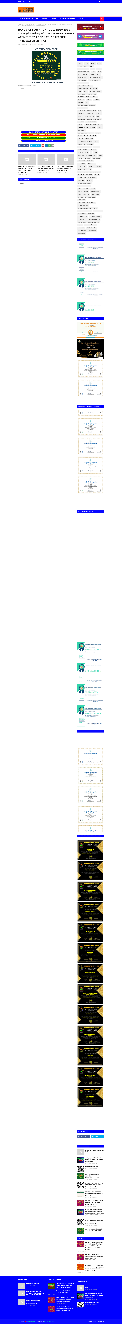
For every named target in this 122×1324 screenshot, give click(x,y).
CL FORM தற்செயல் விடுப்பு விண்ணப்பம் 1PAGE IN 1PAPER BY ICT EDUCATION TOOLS (94, 1175)
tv (90, 169)
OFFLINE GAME (96, 158)
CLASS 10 (93, 63)
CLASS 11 (80, 124)
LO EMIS (80, 177)
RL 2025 (80, 211)
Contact (30, 1)
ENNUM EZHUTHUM (89, 116)
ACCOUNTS (90, 144)
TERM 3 (80, 91)
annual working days (94, 219)
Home (19, 1)
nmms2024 (81, 122)
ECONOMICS (89, 175)
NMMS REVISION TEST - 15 (92, 1166)
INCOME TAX (87, 158)
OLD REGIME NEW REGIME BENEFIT (86, 202)
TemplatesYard (32, 1321)
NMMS (91, 66)
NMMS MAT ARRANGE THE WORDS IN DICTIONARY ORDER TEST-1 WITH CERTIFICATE (26, 169)
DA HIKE (80, 136)
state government (82, 230)
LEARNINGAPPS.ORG (83, 88)
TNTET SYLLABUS (82, 166)
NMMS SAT (92, 91)
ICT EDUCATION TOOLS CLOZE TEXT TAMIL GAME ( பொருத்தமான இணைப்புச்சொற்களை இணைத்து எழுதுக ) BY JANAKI (94, 1267)
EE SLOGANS (86, 150)
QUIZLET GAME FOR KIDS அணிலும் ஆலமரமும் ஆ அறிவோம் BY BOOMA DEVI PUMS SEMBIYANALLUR (94, 1257)
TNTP (79, 150)
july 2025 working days (90, 225)
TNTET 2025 (90, 161)
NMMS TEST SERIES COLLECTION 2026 (94, 1151)
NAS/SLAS (80, 152)
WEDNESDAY (81, 99)
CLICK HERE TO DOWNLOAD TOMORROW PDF (43, 135)
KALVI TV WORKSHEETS (83, 72)
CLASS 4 (80, 66)
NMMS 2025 (93, 136)
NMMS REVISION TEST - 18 (33, 1283)
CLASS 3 (99, 69)
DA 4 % (100, 155)
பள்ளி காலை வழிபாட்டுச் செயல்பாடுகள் (86, 105)
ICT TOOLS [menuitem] (45, 19)
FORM (95, 152)
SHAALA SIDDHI (82, 214)
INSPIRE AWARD (95, 194)
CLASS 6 (92, 74)
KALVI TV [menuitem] (80, 19)
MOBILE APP (81, 155)
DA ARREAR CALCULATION (84, 147)
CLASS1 (93, 189)
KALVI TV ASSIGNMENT (94, 80)
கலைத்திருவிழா (81, 233)
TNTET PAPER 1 (81, 163)
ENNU (97, 116)
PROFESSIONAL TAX (83, 205)
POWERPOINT (81, 161)
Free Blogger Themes (49, 1321)
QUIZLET (93, 150)
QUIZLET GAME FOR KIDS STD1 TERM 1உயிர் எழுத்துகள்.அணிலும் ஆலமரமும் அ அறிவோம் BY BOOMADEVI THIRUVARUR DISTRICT (94, 1245)
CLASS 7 (92, 69)
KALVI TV (80, 63)
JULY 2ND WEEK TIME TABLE (85, 141)
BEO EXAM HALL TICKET (84, 186)
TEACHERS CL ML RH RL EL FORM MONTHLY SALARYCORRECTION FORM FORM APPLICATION (94, 1202)
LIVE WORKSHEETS (82, 108)
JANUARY (100, 127)
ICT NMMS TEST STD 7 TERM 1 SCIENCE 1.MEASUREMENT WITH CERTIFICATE (94, 1193)
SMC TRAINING (81, 130)
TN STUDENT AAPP (82, 216)
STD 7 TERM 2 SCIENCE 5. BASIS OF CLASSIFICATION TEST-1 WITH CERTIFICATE (94, 1221)
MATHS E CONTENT (83, 74)
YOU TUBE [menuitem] (54, 19)
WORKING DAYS (92, 177)
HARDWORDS (90, 113)
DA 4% (86, 152)
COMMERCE (81, 175)
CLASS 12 (98, 113)
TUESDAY (88, 97)
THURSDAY (96, 99)
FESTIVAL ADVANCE (95, 191)
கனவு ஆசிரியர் (92, 230)
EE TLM (86, 136)
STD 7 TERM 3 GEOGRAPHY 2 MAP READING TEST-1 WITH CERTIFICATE (65, 168)
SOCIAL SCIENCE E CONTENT (85, 86)
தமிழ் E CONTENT (82, 80)
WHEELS (80, 116)
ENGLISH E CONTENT (83, 69)
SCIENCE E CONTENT (83, 77)
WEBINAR (98, 166)
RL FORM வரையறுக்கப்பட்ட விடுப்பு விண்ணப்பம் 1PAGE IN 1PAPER (94, 1230)
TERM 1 (85, 91)
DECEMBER (92, 127)
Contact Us (101, 1321)
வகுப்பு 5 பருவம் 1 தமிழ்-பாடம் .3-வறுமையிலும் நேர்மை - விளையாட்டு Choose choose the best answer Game (64, 1309)
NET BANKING (81, 200)
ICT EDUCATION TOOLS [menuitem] (26, 19)
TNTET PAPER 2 (91, 163)
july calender (81, 228)
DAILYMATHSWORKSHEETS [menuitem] (67, 19)
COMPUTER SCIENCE (91, 155)
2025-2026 (89, 180)
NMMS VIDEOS (81, 113)
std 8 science (81, 180)
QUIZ (87, 102)
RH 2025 (95, 208)
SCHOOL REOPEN (98, 211)
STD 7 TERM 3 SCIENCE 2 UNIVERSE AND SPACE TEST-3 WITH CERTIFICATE (46, 168)
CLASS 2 (98, 74)
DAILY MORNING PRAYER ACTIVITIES (87, 94)
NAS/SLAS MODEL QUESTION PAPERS (87, 111)
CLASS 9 (99, 63)
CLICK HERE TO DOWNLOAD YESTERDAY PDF (43, 138)
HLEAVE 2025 (86, 194)
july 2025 (80, 225)
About (24, 1)
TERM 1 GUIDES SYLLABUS (43, 140)
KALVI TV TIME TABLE (83, 83)
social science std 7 (83, 169)
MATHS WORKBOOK (90, 197)
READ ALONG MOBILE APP (84, 208)
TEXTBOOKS (81, 97)
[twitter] (100, 1)
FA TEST (98, 133)
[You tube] (97, 1140)
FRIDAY (95, 97)
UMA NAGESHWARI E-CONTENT (86, 133)
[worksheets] (83, 1140)
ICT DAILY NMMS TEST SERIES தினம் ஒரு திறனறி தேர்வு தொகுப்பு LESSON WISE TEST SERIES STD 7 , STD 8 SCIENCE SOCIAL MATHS (94, 1212)
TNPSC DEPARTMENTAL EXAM (85, 138)
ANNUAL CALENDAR (83, 172)
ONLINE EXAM (93, 88)
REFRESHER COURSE (83, 127)
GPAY (79, 194)
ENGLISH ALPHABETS (83, 191)
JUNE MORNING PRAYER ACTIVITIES (93, 124)
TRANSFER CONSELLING (95, 216)
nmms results (81, 119)
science (99, 91)
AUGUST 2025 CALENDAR (84, 183)
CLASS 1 (93, 72)
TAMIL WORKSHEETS (91, 122)
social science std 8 (91, 228)
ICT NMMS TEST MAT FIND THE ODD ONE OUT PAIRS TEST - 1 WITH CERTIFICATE (94, 1184)
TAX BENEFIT (91, 214)
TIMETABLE (96, 147)
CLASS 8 (86, 63)
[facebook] (97, 1)
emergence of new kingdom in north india (88, 222)
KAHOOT (96, 141)
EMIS (99, 111)
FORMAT (96, 175)
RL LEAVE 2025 (87, 211)
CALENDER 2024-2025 (83, 189)
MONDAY (89, 99)
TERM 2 (86, 66)
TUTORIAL (91, 166)
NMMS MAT (81, 102)
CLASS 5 (100, 72)
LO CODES (80, 197)
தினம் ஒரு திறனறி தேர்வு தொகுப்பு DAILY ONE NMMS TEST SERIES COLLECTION (94, 1159)
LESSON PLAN (81, 144)
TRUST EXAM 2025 (82, 219)
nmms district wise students (94, 119)
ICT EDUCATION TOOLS (96, 77)
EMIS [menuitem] (37, 19)
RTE (85, 177)
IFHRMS (80, 158)
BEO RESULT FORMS (95, 172)
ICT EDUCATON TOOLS (25, 44)
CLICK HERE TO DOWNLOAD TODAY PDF (43, 132)
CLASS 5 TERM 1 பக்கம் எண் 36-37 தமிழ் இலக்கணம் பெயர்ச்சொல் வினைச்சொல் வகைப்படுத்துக (65, 1299)
